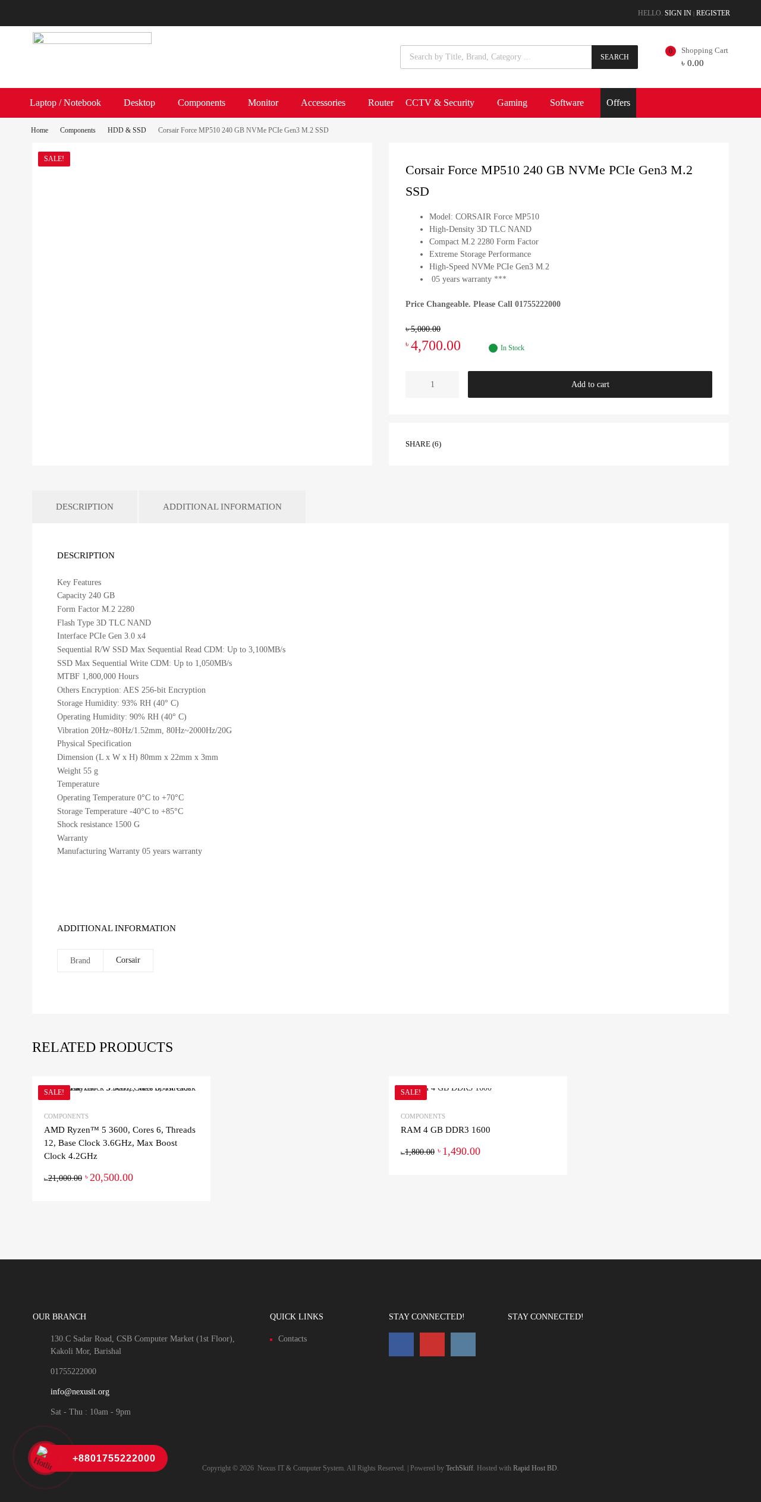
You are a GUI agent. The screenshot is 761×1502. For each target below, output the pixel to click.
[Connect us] (401, 1344)
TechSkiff (459, 1468)
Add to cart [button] (191, 1177)
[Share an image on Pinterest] (509, 443)
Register (713, 13)
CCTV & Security (439, 103)
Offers (618, 103)
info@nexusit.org (80, 1391)
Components (201, 103)
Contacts (292, 1338)
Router (381, 103)
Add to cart (590, 384)
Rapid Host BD (535, 1468)
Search (614, 57)
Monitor (263, 103)
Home (39, 130)
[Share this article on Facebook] (466, 443)
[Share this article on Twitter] (488, 443)
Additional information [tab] (222, 506)
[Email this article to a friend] (531, 443)
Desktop (139, 103)
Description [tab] (85, 506)
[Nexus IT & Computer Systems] (92, 41)
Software (567, 103)
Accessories (323, 103)
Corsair (128, 960)
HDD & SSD (127, 130)
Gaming (512, 103)
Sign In (678, 13)
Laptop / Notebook (65, 103)
